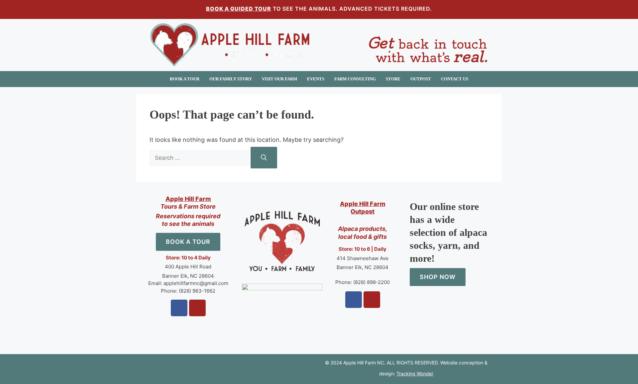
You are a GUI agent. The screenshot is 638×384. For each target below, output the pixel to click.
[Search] (264, 157)
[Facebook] (179, 308)
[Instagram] (197, 308)
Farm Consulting (355, 78)
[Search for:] (200, 157)
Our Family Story (230, 78)
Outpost (420, 78)
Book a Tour (184, 78)
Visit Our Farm (279, 78)
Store (393, 78)
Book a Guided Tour (238, 8)
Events (315, 78)
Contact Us (454, 78)
